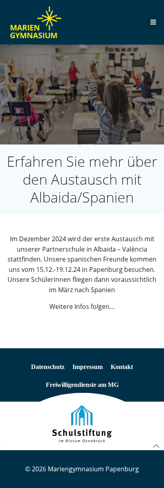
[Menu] (153, 22)
